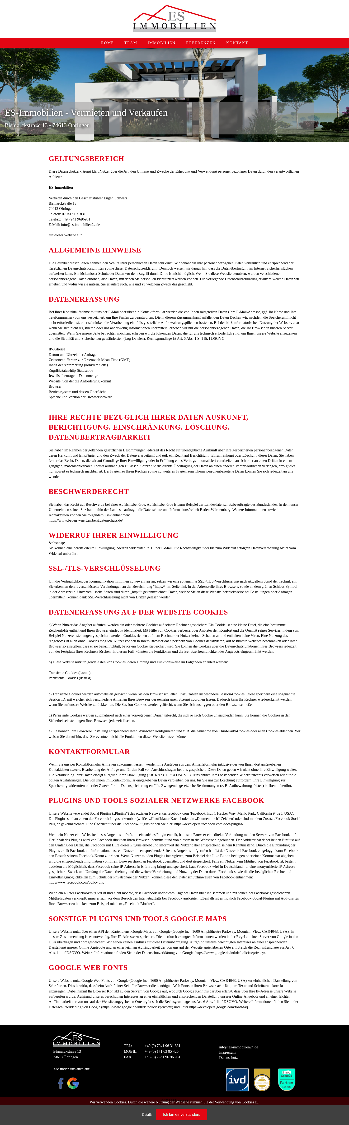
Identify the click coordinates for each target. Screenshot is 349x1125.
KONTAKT (237, 43)
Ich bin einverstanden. (181, 1114)
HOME (107, 43)
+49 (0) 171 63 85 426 (162, 1051)
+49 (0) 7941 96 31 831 (162, 1046)
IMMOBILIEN (162, 43)
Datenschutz (228, 1058)
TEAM (130, 43)
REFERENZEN (201, 43)
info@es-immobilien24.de (238, 1047)
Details (147, 1114)
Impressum (227, 1052)
